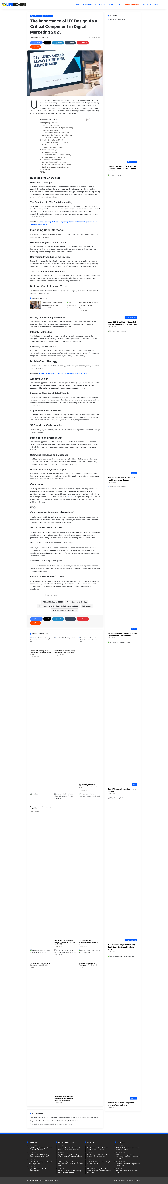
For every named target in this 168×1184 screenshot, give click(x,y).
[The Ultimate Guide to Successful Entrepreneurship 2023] (89, 865)
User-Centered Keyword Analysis (57, 167)
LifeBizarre (34, 37)
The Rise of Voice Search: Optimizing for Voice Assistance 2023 (63, 373)
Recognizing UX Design (49, 123)
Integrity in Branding (52, 145)
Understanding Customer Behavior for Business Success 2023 (89, 786)
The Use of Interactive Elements (56, 137)
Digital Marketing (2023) (53, 602)
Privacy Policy (136, 1180)
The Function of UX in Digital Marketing (59, 128)
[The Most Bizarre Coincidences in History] (41, 799)
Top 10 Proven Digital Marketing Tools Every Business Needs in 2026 (121, 946)
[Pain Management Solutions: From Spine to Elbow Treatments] (72, 305)
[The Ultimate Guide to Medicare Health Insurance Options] (35, 305)
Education (147, 4)
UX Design (87, 606)
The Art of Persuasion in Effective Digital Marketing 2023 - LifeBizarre (57, 1121)
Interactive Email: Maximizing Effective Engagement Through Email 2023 (64, 942)
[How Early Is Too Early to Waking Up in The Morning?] (89, 955)
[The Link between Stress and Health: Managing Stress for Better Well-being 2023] (65, 1022)
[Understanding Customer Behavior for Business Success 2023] (89, 709)
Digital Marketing (132, 4)
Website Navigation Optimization (57, 133)
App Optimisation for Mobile (55, 157)
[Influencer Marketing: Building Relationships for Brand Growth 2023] (41, 643)
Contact (128, 1180)
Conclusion (46, 169)
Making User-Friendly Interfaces (56, 142)
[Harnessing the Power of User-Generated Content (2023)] (41, 955)
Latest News (87, 4)
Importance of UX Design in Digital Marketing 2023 (59, 606)
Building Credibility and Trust (52, 140)
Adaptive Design (51, 152)
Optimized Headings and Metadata (58, 165)
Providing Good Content (54, 147)
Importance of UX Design (77, 602)
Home (78, 4)
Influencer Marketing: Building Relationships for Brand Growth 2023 (40, 652)
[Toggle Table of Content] (87, 120)
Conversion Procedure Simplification (58, 135)
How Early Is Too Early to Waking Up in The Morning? (88, 964)
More (156, 4)
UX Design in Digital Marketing (65, 610)
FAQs (43, 172)
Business (112, 4)
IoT (120, 4)
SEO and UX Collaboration (51, 160)
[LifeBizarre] (14, 4)
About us (122, 1180)
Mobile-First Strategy (49, 150)
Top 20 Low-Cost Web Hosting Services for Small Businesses (64, 651)
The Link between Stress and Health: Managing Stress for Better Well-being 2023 (64, 1098)
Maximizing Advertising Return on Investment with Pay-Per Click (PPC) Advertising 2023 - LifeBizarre (67, 1117)
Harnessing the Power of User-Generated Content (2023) (40, 964)
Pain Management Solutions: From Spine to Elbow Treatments (88, 305)
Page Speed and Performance (55, 162)
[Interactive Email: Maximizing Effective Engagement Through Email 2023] (65, 865)
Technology (100, 4)
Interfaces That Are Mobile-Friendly (58, 155)
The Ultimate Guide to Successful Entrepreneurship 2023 (88, 942)
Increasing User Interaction (51, 130)
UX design (70, 497)
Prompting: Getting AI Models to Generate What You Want (54, 1124)
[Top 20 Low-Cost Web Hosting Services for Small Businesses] (65, 643)
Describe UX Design (51, 125)
